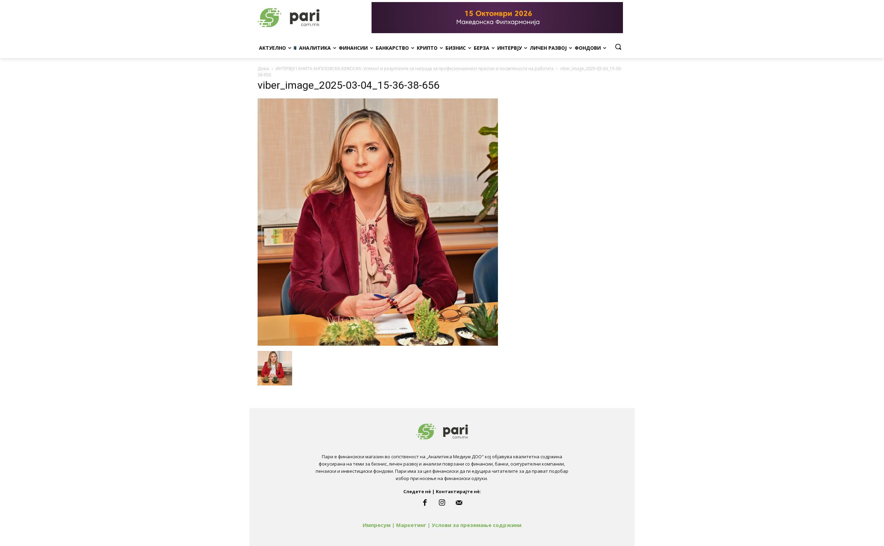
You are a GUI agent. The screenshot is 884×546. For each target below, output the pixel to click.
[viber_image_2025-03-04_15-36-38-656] (378, 344)
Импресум (377, 524)
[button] (618, 46)
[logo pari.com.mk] (313, 17)
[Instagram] (442, 503)
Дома (263, 68)
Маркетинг (411, 524)
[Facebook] (425, 503)
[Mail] (459, 503)
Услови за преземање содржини (476, 524)
